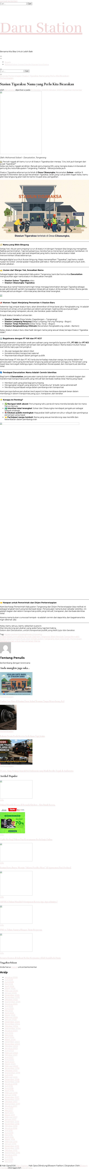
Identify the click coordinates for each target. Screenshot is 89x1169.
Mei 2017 (9, 1110)
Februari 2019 (11, 1077)
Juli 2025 (9, 1006)
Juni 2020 (9, 1059)
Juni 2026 (9, 982)
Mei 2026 (9, 984)
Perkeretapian (6, 78)
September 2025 (12, 1002)
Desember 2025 (12, 995)
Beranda (8, 62)
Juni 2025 (9, 1008)
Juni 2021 (9, 1057)
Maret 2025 (10, 1015)
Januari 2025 (11, 1019)
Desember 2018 (12, 1079)
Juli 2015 (9, 1157)
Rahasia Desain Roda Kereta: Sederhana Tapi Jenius (22, 736)
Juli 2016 (9, 1130)
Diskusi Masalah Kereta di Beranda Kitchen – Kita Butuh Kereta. (27, 804)
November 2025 (12, 997)
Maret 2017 (10, 1115)
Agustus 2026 (11, 977)
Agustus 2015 (11, 1155)
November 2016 (12, 1124)
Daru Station (41, 27)
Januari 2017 (10, 1119)
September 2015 (12, 1153)
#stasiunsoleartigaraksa (15, 634)
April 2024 (9, 1037)
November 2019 (12, 1068)
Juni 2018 (9, 1088)
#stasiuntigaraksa (34, 634)
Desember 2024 (12, 1022)
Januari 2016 (10, 1144)
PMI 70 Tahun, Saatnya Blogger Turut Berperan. (21, 929)
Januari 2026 (11, 993)
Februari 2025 (11, 1017)
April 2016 (9, 1137)
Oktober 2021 (11, 1055)
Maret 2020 (10, 1064)
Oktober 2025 (11, 999)
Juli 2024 (9, 1033)
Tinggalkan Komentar (72, 90)
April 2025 (9, 1013)
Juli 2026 (9, 980)
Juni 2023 (9, 1051)
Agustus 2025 (11, 1004)
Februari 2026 (11, 991)
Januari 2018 (10, 1095)
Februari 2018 (11, 1093)
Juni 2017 (9, 1108)
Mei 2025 (9, 1011)
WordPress (27, 1168)
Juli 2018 (9, 1086)
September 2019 (12, 1073)
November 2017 (12, 1099)
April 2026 (9, 986)
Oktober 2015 (11, 1150)
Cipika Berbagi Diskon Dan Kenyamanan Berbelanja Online (26, 839)
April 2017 (9, 1113)
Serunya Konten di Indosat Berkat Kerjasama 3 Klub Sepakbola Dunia (30, 958)
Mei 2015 (9, 1161)
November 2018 (12, 1082)
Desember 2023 (12, 1042)
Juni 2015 (9, 1159)
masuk (14, 967)
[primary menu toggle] (1, 56)
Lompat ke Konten (8, 1)
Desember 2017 (12, 1097)
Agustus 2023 (11, 1048)
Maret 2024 (10, 1039)
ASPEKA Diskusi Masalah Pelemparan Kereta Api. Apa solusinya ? (29, 901)
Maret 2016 (10, 1139)
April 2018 (9, 1090)
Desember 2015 (12, 1146)
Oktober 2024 (11, 1026)
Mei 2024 (9, 1035)
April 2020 (9, 1062)
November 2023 (12, 1044)
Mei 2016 (9, 1135)
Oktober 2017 (11, 1102)
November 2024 (12, 1024)
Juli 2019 (9, 1075)
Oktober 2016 (11, 1126)
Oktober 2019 (11, 1071)
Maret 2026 (10, 988)
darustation (10, 90)
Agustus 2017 (11, 1106)
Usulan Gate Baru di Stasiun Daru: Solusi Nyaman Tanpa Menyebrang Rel (32, 701)
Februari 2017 (11, 1117)
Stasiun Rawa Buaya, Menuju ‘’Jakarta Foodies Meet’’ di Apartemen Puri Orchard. (35, 867)
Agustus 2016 (11, 1128)
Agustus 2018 (11, 1084)
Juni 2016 (9, 1133)
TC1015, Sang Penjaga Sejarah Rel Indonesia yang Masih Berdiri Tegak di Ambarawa (36, 770)
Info (2, 800)
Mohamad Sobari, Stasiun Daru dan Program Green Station (27, 64)
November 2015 (12, 1148)
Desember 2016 (12, 1122)
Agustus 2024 (11, 1031)
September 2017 (12, 1104)
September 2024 (13, 1028)
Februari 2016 (11, 1142)
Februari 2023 (11, 1053)
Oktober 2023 (11, 1046)
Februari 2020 (11, 1066)
